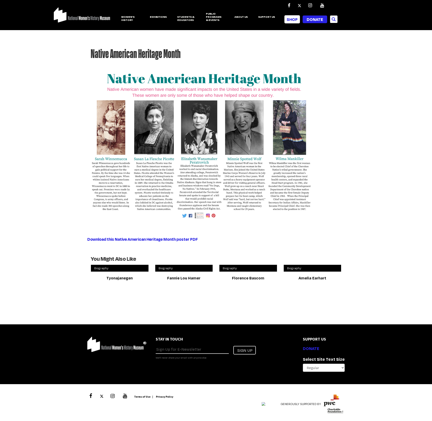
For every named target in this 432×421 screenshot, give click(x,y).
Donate (315, 19)
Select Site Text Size (324, 359)
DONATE (311, 348)
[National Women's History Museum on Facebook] (289, 5)
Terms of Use (142, 396)
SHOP (292, 19)
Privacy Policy (164, 396)
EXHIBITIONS (158, 17)
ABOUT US (241, 17)
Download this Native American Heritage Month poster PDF (142, 239)
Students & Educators (185, 18)
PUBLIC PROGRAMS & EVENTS (213, 17)
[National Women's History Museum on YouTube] (322, 5)
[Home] (82, 17)
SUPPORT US (266, 17)
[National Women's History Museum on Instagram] (310, 5)
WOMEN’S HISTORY (128, 18)
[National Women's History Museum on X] (299, 5)
